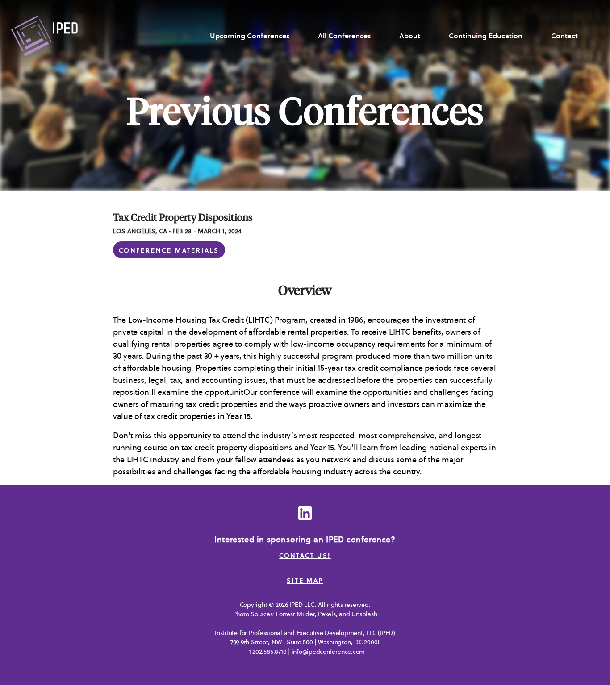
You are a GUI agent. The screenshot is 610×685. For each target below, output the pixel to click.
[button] (169, 249)
